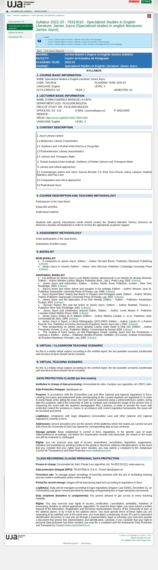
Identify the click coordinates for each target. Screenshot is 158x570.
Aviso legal (136, 540)
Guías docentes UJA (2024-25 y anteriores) (20, 27)
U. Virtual (146, 1)
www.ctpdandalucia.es (98, 450)
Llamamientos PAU (15, 37)
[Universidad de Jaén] (79, 4)
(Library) (43, 263)
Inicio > (9, 15)
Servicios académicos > (22, 15)
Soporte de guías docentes (141, 538)
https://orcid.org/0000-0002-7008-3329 (67, 118)
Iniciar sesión (134, 1)
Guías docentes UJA (16, 22)
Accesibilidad (126, 540)
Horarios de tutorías (15, 33)
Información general (21, 11)
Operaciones (40, 11)
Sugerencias (146, 540)
